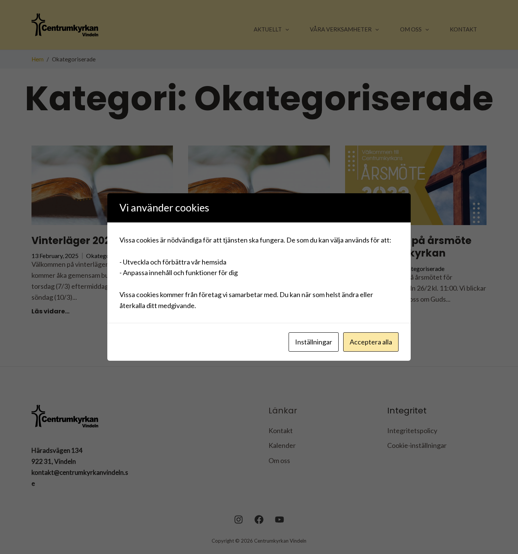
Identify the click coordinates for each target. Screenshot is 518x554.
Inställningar (313, 342)
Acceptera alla (371, 342)
